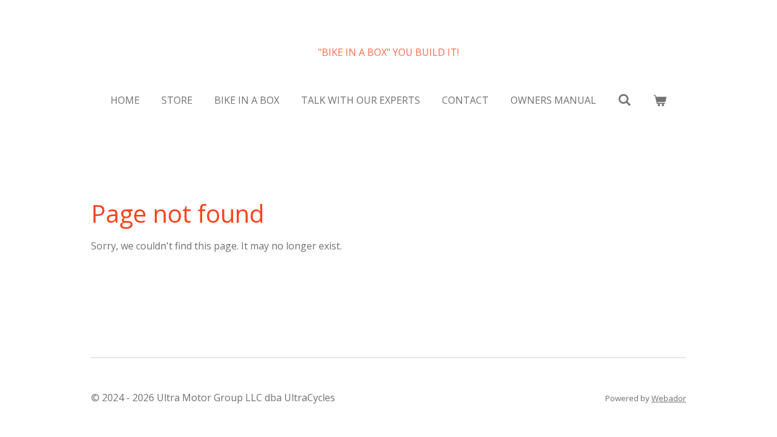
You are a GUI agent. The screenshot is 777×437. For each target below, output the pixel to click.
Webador (668, 398)
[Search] (624, 99)
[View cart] (659, 100)
